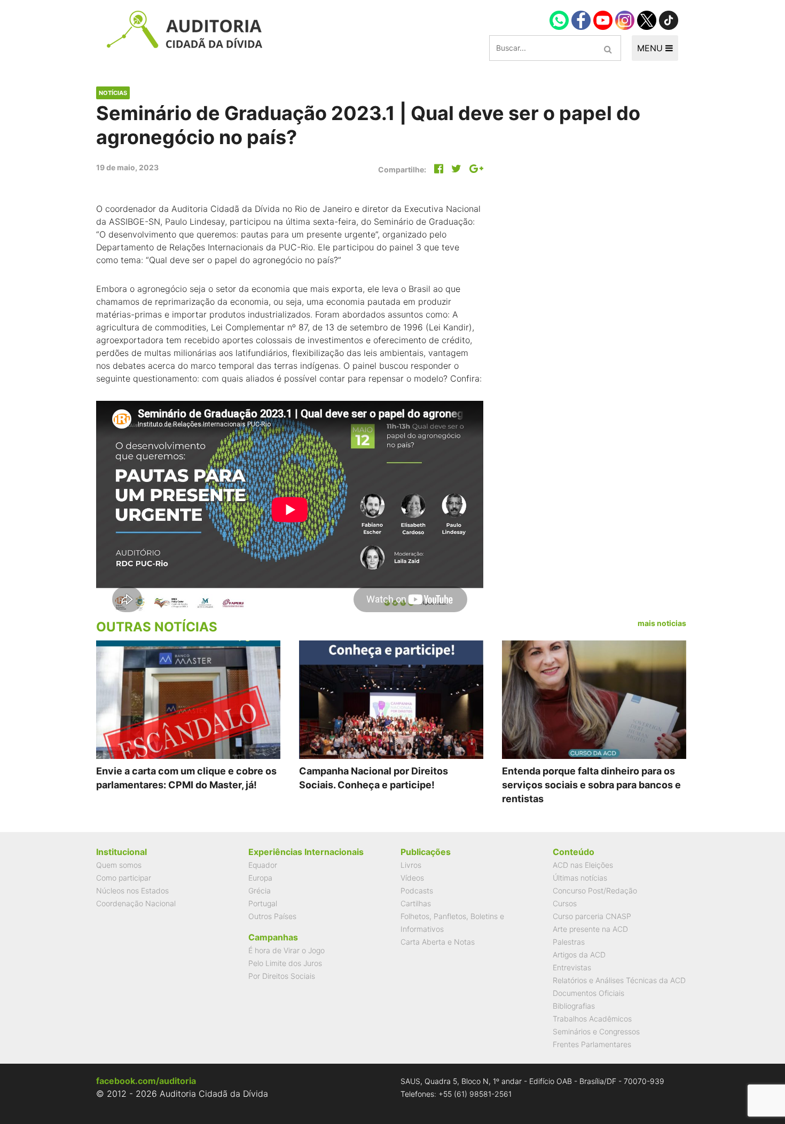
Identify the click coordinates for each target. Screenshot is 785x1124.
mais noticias (662, 623)
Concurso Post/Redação (595, 890)
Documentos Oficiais (588, 993)
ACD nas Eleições (583, 864)
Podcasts (417, 890)
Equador (262, 864)
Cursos (565, 903)
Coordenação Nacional (136, 903)
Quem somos (119, 864)
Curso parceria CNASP (592, 916)
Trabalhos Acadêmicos (592, 1018)
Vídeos (412, 877)
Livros (411, 864)
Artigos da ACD (579, 954)
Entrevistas (572, 967)
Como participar (123, 877)
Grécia (259, 890)
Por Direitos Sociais (281, 975)
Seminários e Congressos (596, 1031)
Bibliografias (574, 1005)
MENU (651, 48)
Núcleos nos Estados (132, 890)
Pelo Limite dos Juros (285, 963)
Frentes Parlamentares (592, 1044)
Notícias (113, 93)
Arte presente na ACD (590, 928)
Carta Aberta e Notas (438, 941)
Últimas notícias (580, 877)
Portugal (262, 903)
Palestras (569, 941)
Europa (260, 877)
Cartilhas (416, 903)
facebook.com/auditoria (146, 1080)
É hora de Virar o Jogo (286, 950)
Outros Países (272, 916)
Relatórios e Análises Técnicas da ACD (619, 980)
